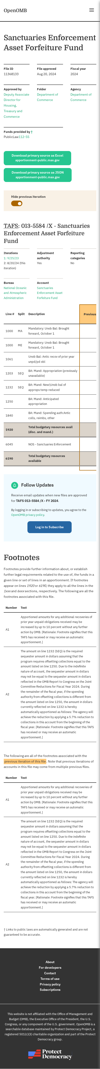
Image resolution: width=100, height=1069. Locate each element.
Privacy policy (50, 984)
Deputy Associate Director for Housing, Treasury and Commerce (16, 105)
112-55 (24, 137)
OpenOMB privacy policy (27, 515)
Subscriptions (50, 990)
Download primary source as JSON (38, 174)
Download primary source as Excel (37, 157)
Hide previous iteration (28, 197)
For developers (50, 967)
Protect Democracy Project (73, 1029)
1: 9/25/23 (11, 258)
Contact (50, 973)
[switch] (16, 203)
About (50, 962)
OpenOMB (15, 10)
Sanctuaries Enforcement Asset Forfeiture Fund (50, 293)
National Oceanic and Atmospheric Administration (15, 293)
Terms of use (50, 979)
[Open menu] (91, 10)
